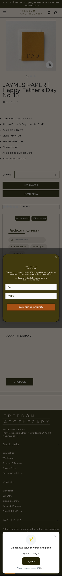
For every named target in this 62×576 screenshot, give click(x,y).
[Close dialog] (56, 257)
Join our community (31, 307)
